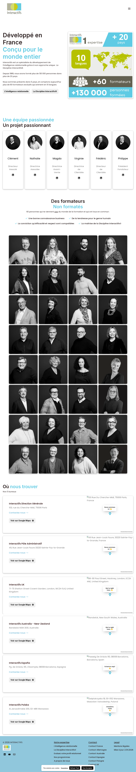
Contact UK (93, 764)
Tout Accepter (87, 768)
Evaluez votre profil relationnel (67, 753)
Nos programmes (62, 757)
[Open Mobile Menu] (129, 9)
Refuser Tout (74, 768)
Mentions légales (121, 746)
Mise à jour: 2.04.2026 (123, 750)
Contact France (95, 746)
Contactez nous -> (18, 512)
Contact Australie (96, 753)
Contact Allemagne (97, 750)
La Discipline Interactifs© (65, 750)
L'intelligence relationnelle (65, 746)
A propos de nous (62, 761)
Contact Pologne (96, 761)
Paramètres (64, 768)
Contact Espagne (96, 757)
